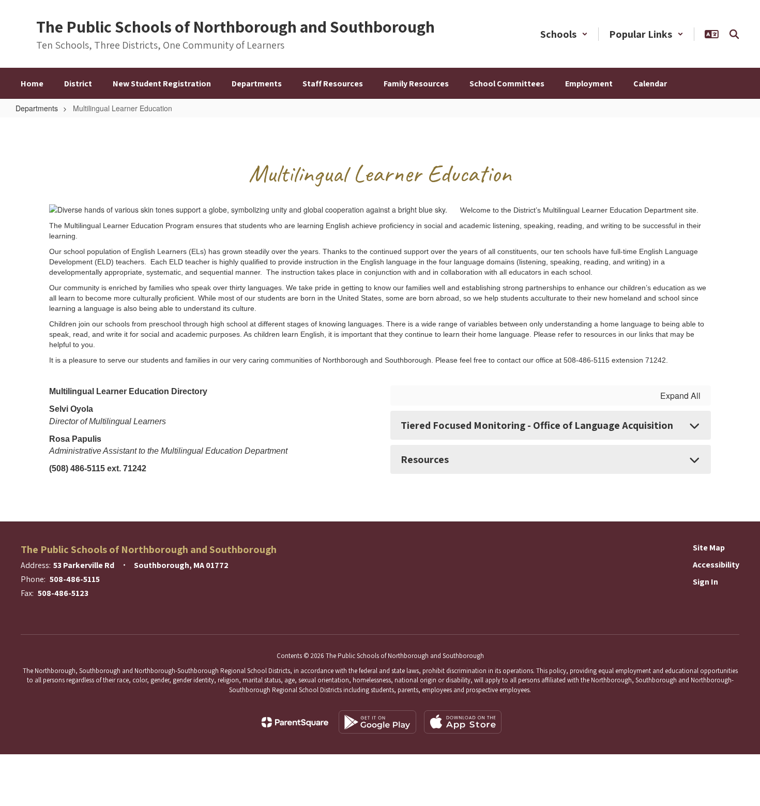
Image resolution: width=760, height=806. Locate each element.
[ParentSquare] (295, 722)
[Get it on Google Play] (377, 722)
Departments (37, 108)
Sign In (705, 581)
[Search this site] (734, 34)
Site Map (709, 547)
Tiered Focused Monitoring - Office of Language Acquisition (537, 425)
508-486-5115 (75, 579)
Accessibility (716, 564)
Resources (425, 459)
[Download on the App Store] (462, 722)
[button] (564, 34)
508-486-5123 (63, 593)
